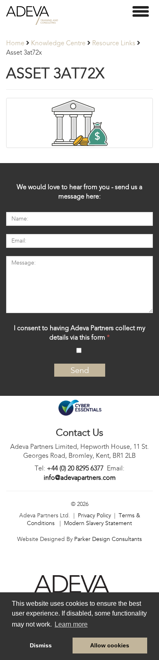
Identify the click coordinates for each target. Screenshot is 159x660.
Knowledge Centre (58, 43)
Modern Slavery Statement (98, 523)
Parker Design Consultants (108, 539)
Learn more (71, 624)
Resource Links (113, 43)
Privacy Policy (94, 515)
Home (15, 43)
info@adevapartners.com (80, 477)
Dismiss (41, 645)
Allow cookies (109, 645)
